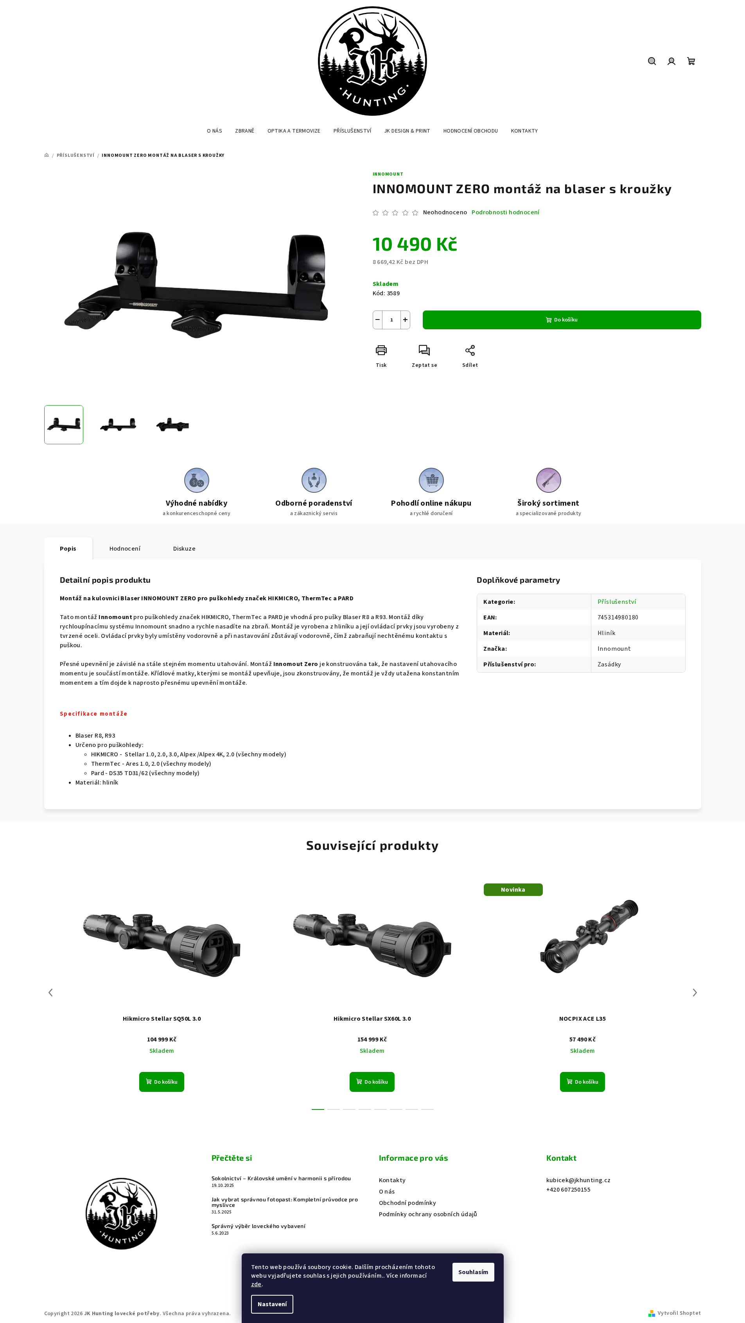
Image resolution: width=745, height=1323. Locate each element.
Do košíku (566, 320)
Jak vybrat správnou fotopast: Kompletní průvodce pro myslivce (285, 1202)
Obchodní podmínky (407, 1203)
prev (50, 992)
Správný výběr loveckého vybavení (259, 1226)
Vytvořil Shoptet (679, 1313)
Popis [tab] (68, 548)
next (695, 992)
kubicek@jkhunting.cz (578, 1180)
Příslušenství (617, 602)
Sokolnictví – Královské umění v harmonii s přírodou (281, 1178)
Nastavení (272, 1304)
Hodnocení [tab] (125, 548)
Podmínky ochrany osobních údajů (428, 1214)
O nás (387, 1191)
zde (256, 1284)
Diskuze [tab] (184, 548)
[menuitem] (214, 131)
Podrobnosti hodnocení (505, 212)
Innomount (388, 174)
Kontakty (392, 1180)
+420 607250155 (568, 1189)
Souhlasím (473, 1272)
